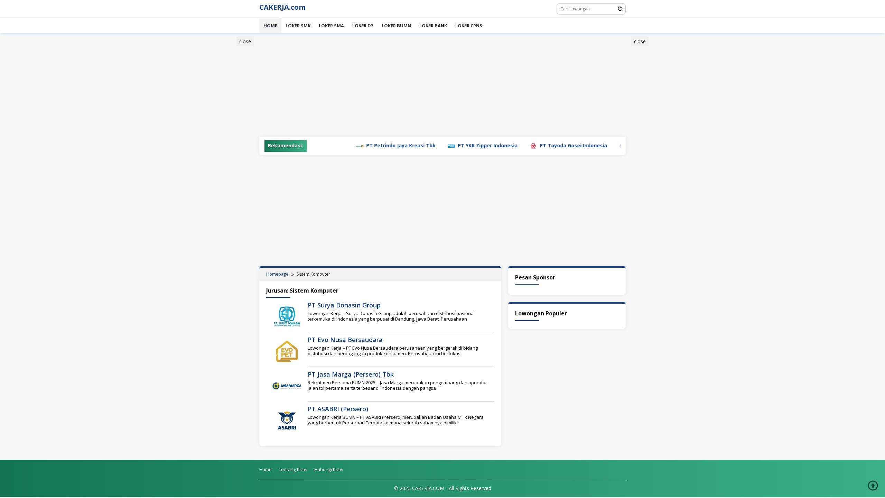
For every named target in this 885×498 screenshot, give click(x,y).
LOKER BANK (433, 25)
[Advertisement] (226, 143)
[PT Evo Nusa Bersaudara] (287, 351)
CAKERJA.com (282, 7)
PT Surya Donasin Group (344, 305)
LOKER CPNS (468, 25)
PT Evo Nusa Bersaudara (345, 339)
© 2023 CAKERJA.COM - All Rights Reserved (442, 488)
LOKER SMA (331, 25)
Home (270, 25)
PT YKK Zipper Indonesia (465, 145)
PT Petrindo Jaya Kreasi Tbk (378, 145)
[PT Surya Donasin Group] (287, 316)
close (245, 41)
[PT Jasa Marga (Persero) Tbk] (287, 385)
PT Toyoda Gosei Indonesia (551, 145)
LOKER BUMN (396, 25)
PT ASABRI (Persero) (338, 409)
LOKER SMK (298, 25)
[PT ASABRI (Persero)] (287, 420)
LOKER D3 (362, 25)
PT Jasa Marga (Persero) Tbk (351, 374)
